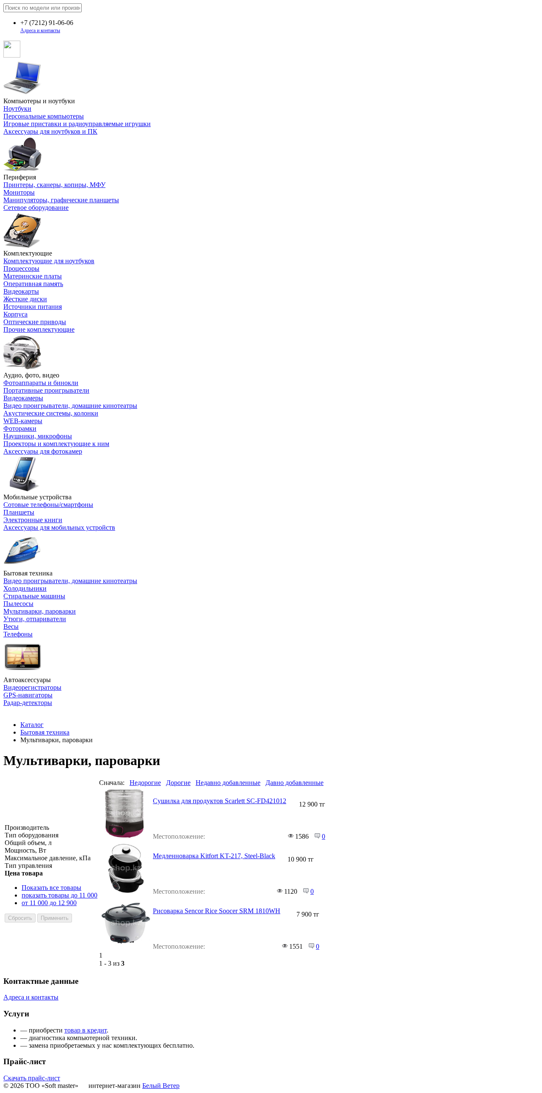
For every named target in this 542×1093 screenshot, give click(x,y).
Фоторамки (19, 428)
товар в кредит (85, 1030)
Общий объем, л (28, 842)
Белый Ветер (161, 1085)
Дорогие (178, 782)
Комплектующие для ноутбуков (48, 260)
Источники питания (32, 306)
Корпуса (15, 314)
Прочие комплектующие (39, 329)
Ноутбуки (17, 108)
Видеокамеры (23, 398)
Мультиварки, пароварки (39, 611)
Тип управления (28, 865)
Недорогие (145, 782)
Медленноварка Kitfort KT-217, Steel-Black (214, 855)
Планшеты (18, 512)
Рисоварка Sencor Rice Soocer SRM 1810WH (216, 910)
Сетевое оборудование (36, 207)
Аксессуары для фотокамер (42, 451)
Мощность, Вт (25, 850)
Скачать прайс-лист (31, 1078)
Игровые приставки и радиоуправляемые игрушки (77, 123)
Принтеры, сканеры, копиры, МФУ (54, 184)
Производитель (27, 827)
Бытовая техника (44, 732)
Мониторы (19, 192)
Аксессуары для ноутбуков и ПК (50, 131)
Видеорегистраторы (32, 687)
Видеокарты (21, 291)
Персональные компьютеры (43, 116)
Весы (11, 626)
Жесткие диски (25, 299)
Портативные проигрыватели (46, 390)
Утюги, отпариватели (34, 618)
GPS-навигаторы (28, 695)
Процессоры (21, 268)
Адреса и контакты (40, 30)
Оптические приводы (34, 321)
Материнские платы (32, 276)
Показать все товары (51, 887)
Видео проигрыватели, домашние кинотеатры (70, 405)
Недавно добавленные (228, 782)
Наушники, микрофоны (37, 436)
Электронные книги (32, 519)
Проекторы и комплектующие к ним (56, 443)
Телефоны (18, 634)
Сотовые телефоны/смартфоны (48, 504)
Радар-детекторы (27, 702)
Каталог (32, 724)
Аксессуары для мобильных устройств (59, 527)
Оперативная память (33, 283)
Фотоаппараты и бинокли (40, 382)
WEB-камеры (22, 420)
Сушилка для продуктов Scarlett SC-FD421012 (219, 800)
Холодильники (25, 588)
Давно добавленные (294, 782)
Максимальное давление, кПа (48, 858)
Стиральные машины (34, 596)
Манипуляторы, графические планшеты (61, 200)
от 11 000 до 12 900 (49, 902)
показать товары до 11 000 (59, 895)
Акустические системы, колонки (50, 413)
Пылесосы (18, 603)
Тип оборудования (31, 835)
